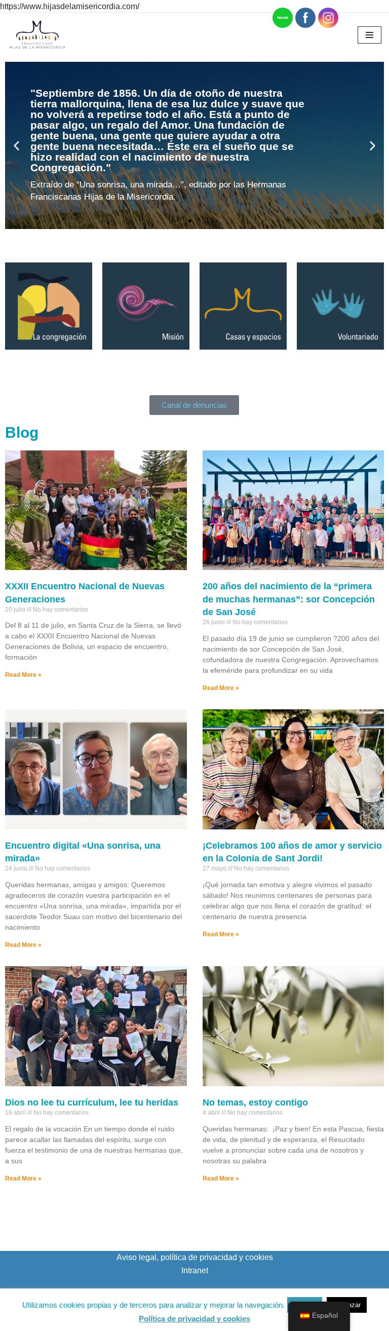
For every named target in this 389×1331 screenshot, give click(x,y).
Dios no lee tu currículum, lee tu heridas (91, 1102)
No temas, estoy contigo (255, 1102)
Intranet (194, 1270)
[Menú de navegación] (369, 35)
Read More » (23, 674)
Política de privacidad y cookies (194, 1318)
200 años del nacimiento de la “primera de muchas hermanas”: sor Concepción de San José (289, 599)
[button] (16, 145)
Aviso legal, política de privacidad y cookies (194, 1257)
